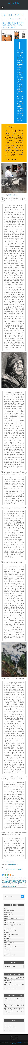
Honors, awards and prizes (11, 934)
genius (21, 882)
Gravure (7, 932)
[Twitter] (2, 874)
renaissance (4, 886)
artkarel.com (10, 862)
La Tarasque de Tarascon (10, 980)
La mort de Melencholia (17, 999)
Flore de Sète (8, 982)
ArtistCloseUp (20, 65)
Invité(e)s (7, 938)
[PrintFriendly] (7, 874)
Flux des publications (10, 1026)
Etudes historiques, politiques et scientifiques (14, 925)
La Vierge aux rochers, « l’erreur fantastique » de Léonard (14, 1005)
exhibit (3, 882)
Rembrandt (23, 885)
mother (3, 885)
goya (25, 882)
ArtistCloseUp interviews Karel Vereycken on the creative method (12, 25)
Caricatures (7, 912)
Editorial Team (12, 195)
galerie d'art (17, 882)
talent (9, 886)
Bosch (24, 880)
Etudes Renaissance (9, 928)
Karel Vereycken (16, 19)
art (10, 880)
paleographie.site (9, 1012)
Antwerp (6, 880)
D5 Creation (19, 1042)
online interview (19, 106)
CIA (2, 881)
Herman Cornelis (5, 883)
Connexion (7, 1024)
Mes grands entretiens (10, 946)
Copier (6, 916)
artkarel (20, 880)
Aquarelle (7, 908)
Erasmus (24, 881)
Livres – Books (8, 942)
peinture (17, 885)
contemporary (7, 881)
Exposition (7, 882)
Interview (12, 883)
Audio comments (9, 910)
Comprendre (7, 914)
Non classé (7, 949)
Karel (16, 883)
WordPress (14, 1043)
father (12, 882)
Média (12, 879)
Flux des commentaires (10, 1028)
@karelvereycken (13, 865)
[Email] (5, 874)
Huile (6, 936)
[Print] (9, 874)
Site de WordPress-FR (9, 1030)
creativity (14, 881)
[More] (10, 874)
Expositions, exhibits (9, 930)
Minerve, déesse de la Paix (11, 988)
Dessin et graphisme (9, 922)
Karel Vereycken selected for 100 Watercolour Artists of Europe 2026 (14, 985)
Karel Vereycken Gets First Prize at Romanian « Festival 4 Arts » (14, 978)
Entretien (19, 881)
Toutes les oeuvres (9, 955)
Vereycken (13, 886)
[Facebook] (4, 874)
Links (6, 940)
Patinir (12, 885)
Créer (6, 920)
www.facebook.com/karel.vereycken (11, 869)
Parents (8, 885)
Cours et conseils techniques (14, 877)
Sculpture (7, 953)
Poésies (7, 951)
